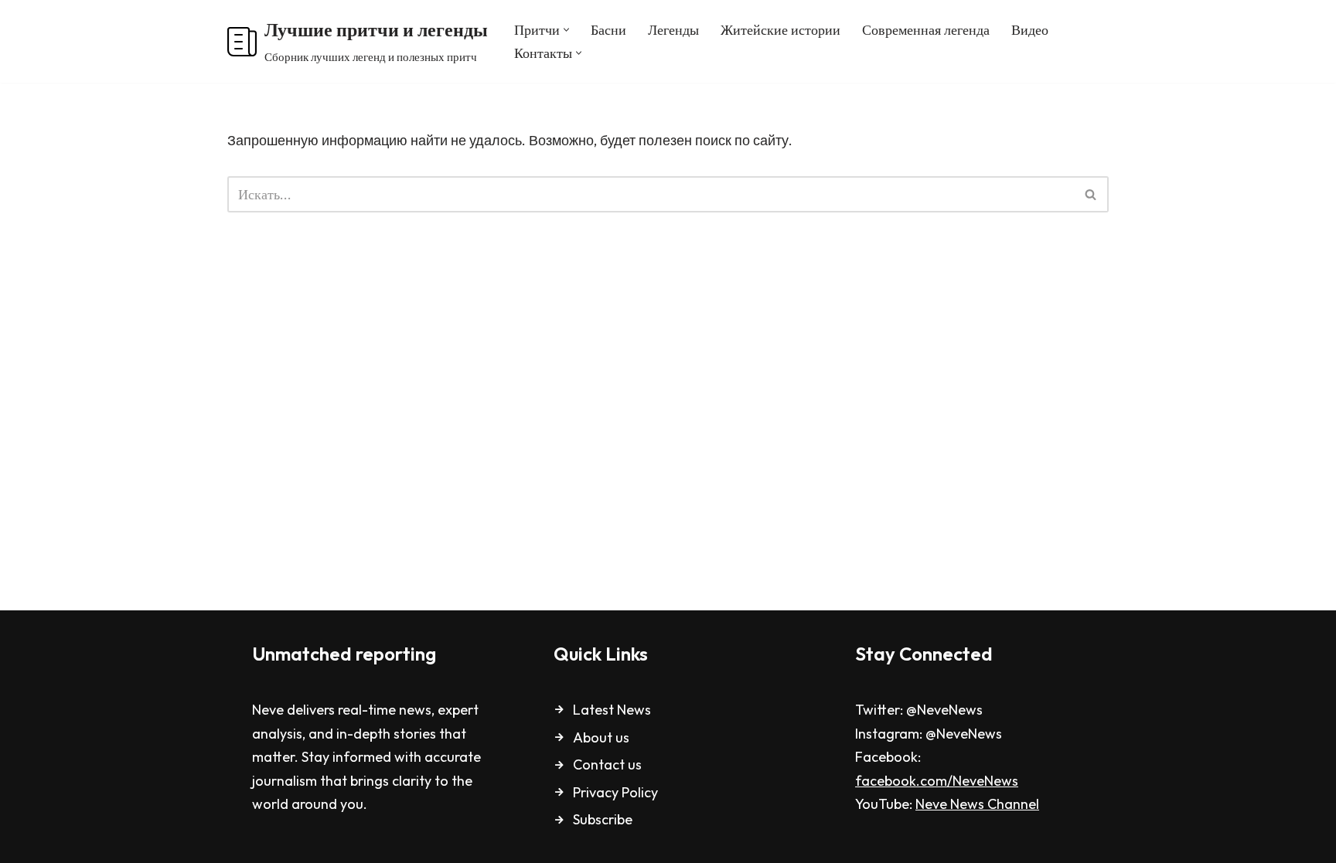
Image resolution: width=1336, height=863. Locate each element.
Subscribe (602, 819)
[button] (566, 29)
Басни (608, 30)
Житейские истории (780, 30)
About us (601, 737)
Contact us (607, 764)
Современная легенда (926, 30)
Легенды (673, 30)
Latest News (612, 710)
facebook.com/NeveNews (936, 781)
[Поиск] (1091, 194)
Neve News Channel (977, 804)
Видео (1029, 30)
